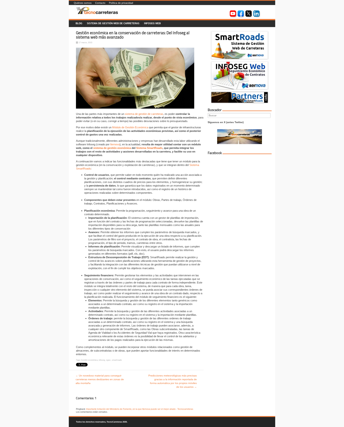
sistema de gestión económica (112, 147)
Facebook (215, 153)
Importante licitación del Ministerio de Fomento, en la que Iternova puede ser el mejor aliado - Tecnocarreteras (139, 409)
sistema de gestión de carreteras (144, 113)
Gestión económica (89, 360)
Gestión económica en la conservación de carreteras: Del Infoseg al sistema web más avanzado (132, 35)
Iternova (115, 144)
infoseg (102, 360)
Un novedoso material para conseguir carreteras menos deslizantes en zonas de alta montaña (100, 379)
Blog (79, 23)
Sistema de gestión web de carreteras (113, 23)
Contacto (100, 2)
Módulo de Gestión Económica (130, 127)
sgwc (108, 360)
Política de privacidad (121, 2)
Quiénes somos (83, 2)
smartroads (117, 360)
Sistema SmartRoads (149, 147)
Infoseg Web (152, 23)
